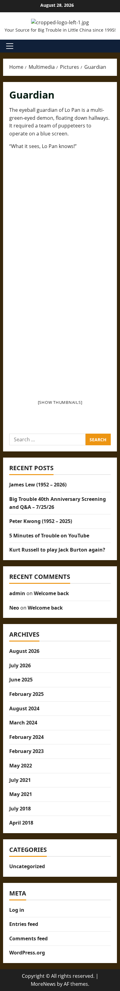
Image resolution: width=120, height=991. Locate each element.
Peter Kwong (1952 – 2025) (40, 521)
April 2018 (21, 822)
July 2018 (20, 808)
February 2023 (26, 751)
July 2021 (20, 780)
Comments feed (28, 938)
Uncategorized (27, 866)
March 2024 (23, 722)
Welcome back (51, 593)
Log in (16, 910)
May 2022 (20, 765)
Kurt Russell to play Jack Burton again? (57, 549)
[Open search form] (115, 46)
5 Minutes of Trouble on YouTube (49, 535)
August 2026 (24, 651)
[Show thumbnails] (60, 402)
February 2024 (26, 737)
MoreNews (43, 984)
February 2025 (26, 694)
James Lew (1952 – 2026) (37, 484)
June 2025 (21, 679)
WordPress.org (27, 952)
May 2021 (20, 794)
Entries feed (23, 924)
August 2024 (24, 708)
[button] (9, 46)
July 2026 (20, 665)
